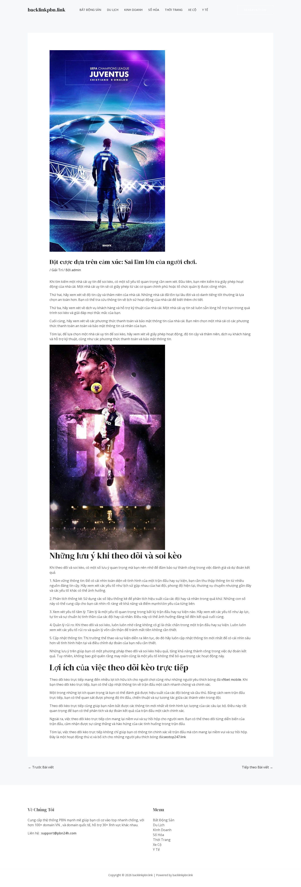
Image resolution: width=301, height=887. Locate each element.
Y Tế (205, 10)
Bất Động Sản (90, 10)
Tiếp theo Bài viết (257, 767)
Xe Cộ (192, 10)
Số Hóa (153, 10)
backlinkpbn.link (46, 9)
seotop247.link (174, 737)
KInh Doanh (133, 10)
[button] (255, 10)
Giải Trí (57, 270)
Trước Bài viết (41, 767)
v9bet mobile (231, 679)
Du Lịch (112, 10)
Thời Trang (173, 10)
